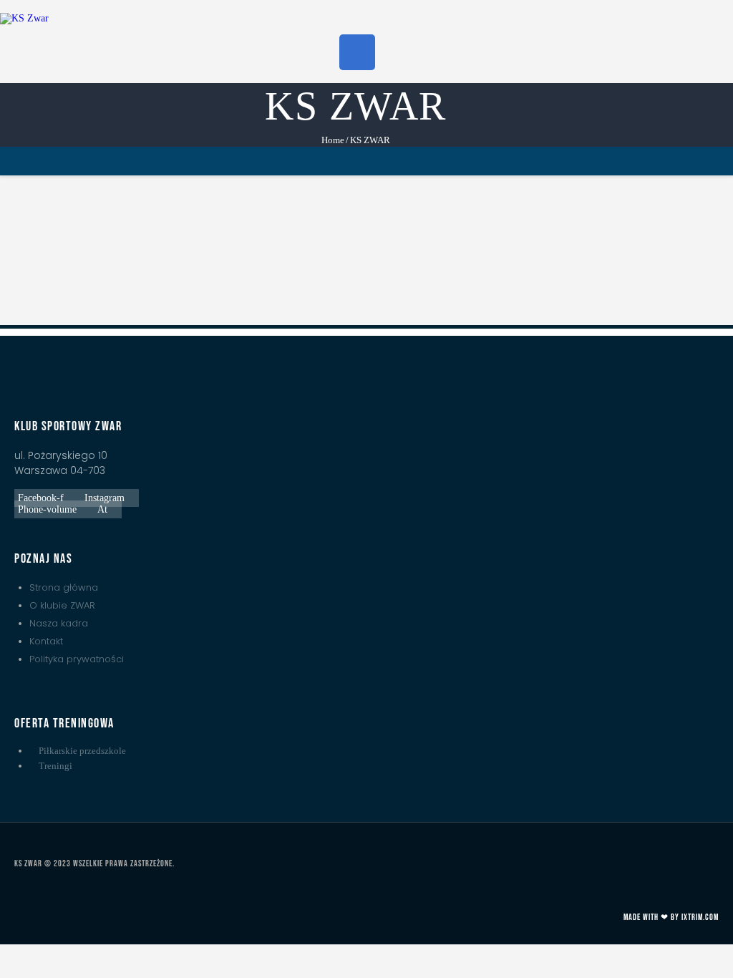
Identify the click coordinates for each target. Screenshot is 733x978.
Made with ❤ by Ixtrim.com (671, 917)
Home (332, 140)
